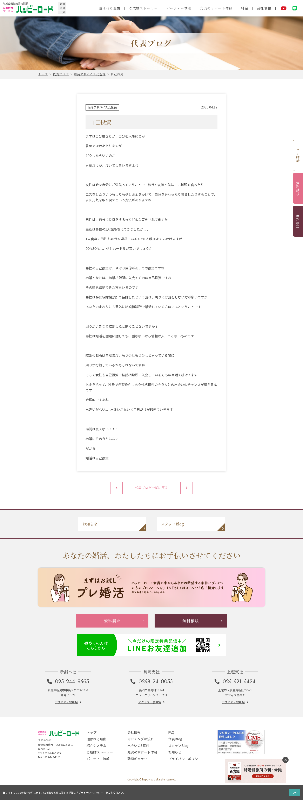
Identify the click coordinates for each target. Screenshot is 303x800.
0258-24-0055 (156, 682)
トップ (91, 732)
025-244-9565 (72, 682)
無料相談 (298, 221)
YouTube (284, 8)
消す (285, 760)
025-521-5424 (239, 682)
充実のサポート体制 (216, 8)
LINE (295, 8)
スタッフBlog (178, 745)
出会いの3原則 (138, 745)
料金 (244, 8)
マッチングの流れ (140, 738)
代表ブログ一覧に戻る (151, 487)
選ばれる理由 (109, 8)
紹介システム (96, 745)
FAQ (171, 732)
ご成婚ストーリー (143, 8)
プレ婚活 (298, 155)
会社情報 (264, 8)
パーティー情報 (178, 8)
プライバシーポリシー (184, 758)
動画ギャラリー (138, 758)
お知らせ (174, 752)
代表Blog (175, 738)
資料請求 (298, 188)
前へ (116, 488)
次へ (186, 488)
